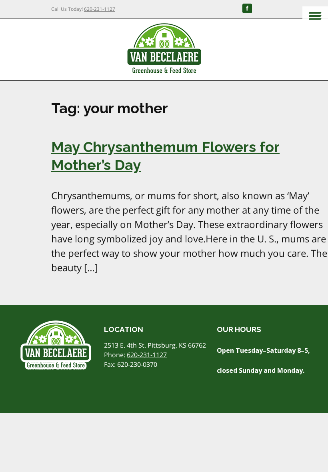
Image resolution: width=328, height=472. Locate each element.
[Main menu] (315, 16)
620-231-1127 (99, 9)
